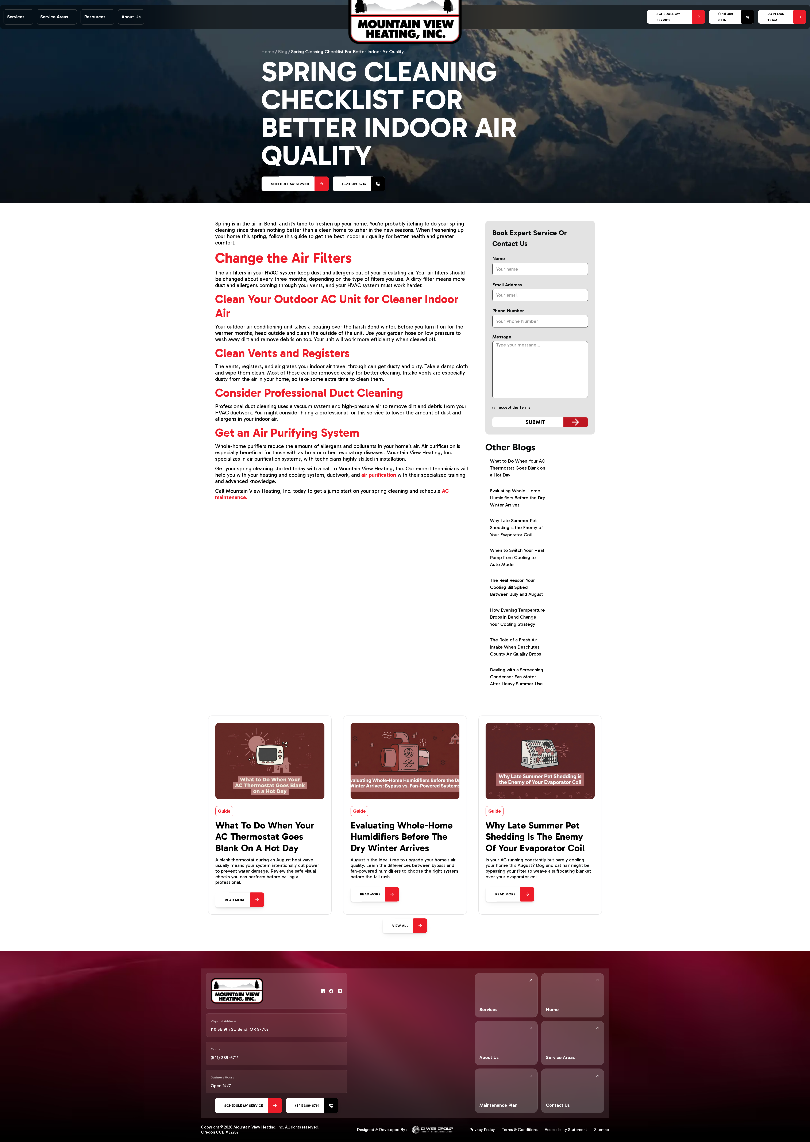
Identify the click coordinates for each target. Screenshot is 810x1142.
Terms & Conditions (520, 1129)
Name (498, 258)
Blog (282, 51)
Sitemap (601, 1129)
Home (267, 51)
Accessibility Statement (566, 1129)
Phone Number (508, 311)
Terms (525, 407)
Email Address (507, 284)
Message (501, 336)
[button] (18, 17)
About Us (131, 17)
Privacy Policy (482, 1129)
